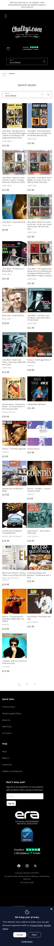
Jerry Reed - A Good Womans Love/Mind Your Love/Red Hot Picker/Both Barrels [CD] (39, 133)
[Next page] (35, 684)
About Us (6, 720)
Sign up (11, 803)
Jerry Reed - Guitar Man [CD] (13, 222)
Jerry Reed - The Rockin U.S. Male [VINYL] (13, 270)
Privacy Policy (8, 706)
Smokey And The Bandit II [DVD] (12, 489)
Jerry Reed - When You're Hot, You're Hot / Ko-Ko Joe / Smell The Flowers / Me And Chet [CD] (39, 225)
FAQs (4, 751)
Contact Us (7, 764)
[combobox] (27, 61)
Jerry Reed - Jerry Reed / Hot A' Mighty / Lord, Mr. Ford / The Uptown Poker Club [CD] (39, 180)
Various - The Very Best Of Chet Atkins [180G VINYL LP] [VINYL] (13, 618)
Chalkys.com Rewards (12, 771)
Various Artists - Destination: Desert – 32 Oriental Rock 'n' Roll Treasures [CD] (13, 406)
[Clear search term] (38, 61)
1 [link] (19, 683)
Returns (5, 758)
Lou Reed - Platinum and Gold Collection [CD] (14, 662)
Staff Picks (7, 726)
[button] (6, 16)
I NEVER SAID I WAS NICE (36, 404)
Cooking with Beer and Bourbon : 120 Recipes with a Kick (39, 575)
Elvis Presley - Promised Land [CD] (39, 617)
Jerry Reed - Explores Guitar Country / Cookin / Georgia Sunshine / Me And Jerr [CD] (13, 180)
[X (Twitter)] (35, 866)
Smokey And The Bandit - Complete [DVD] (12, 532)
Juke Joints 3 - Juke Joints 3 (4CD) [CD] (38, 532)
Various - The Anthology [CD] (14, 449)
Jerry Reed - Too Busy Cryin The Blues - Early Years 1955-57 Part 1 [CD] (39, 317)
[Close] (51, 909)
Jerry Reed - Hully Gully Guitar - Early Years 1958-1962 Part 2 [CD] (14, 362)
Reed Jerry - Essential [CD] (12, 315)
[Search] (48, 94)
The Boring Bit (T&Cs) (11, 713)
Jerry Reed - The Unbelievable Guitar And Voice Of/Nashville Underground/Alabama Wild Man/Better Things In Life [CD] (39, 272)
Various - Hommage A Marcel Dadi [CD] (39, 361)
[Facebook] (19, 866)
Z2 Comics (7, 733)
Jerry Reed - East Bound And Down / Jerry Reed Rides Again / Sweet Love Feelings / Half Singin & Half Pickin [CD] (14, 134)
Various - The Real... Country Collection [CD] (39, 489)
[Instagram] (27, 866)
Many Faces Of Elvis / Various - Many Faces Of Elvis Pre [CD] (14, 574)
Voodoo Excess (33, 449)
